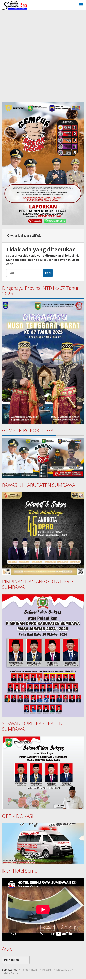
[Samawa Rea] (14, 5)
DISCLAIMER (63, 969)
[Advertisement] (43, 55)
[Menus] (81, 5)
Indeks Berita (10, 973)
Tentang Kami (30, 969)
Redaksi (47, 969)
